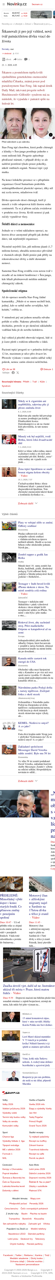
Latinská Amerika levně (13, 1186)
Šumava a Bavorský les (13, 1177)
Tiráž (47, 1255)
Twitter (18, 1255)
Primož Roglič (35, 1121)
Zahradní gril (34, 1223)
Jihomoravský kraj (26, 698)
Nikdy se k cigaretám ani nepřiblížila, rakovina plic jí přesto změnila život (33, 404)
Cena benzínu (11, 1208)
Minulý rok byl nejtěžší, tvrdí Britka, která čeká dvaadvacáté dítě (35, 439)
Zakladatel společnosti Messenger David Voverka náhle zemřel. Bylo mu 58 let (34, 750)
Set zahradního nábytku (14, 1223)
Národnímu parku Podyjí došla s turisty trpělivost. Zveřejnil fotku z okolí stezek (35, 691)
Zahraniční (22, 598)
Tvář (34, 381)
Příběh (26, 381)
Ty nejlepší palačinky (39, 1136)
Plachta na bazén (38, 1213)
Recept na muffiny (38, 1141)
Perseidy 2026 (36, 1203)
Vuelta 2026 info (37, 1104)
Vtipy (20, 730)
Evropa (21, 636)
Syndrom (6, 386)
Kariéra (38, 1255)
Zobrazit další (25, 503)
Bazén (24, 1213)
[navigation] (3, 4)
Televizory (40, 1239)
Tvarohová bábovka (38, 1149)
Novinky (5, 49)
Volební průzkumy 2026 (13, 1108)
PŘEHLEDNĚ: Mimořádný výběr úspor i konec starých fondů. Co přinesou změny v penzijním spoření (11, 906)
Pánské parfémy (35, 1244)
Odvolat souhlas (34, 1261)
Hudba (21, 562)
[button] (27, 123)
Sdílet (19, 59)
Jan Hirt (33, 1113)
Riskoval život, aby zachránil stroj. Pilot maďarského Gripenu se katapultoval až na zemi (34, 627)
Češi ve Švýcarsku (11, 1182)
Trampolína (14, 1218)
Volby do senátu (10, 1121)
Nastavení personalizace (27, 1264)
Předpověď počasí (18, 1203)
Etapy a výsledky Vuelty (40, 1108)
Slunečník (27, 1218)
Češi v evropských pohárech (34, 1208)
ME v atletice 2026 (11, 1149)
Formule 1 (7, 1154)
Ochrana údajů (17, 1261)
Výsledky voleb (9, 1113)
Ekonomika (23, 530)
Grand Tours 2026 (38, 1125)
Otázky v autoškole (38, 1186)
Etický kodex (37, 1258)
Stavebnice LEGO (17, 1234)
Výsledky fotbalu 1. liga (13, 1141)
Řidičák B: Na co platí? (40, 1182)
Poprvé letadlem (10, 1173)
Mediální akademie (19, 1258)
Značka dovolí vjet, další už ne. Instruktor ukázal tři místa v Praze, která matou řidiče (29, 989)
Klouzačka (39, 1218)
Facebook (8, 1255)
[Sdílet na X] (17, 372)
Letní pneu (13, 1239)
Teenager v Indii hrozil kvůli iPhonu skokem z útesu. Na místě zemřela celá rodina (34, 587)
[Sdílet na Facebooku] (13, 372)
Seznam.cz (37, 4)
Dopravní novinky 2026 (40, 1177)
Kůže (42, 381)
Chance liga (8, 1136)
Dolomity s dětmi (10, 1190)
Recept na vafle (36, 1154)
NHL (4, 1158)
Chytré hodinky (17, 1244)
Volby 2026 (7, 1104)
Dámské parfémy (36, 1234)
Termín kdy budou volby (14, 1117)
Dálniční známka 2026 (40, 1173)
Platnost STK (35, 1190)
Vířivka (46, 1223)
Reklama (28, 1255)
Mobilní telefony (38, 1229)
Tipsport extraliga (10, 1145)
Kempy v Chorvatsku (12, 1169)
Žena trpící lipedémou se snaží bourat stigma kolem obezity (35, 470)
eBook (8, 59)
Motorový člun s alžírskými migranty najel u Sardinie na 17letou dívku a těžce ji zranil (38, 904)
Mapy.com (35, 1198)
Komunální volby (10, 1125)
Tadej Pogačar (36, 1117)
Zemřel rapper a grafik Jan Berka (33, 556)
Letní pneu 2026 (37, 1169)
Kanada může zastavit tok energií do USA (32, 659)
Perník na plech (36, 1158)
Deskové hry (27, 1239)
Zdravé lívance (36, 1145)
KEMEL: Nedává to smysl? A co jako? (33, 724)
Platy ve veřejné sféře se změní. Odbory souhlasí (35, 524)
